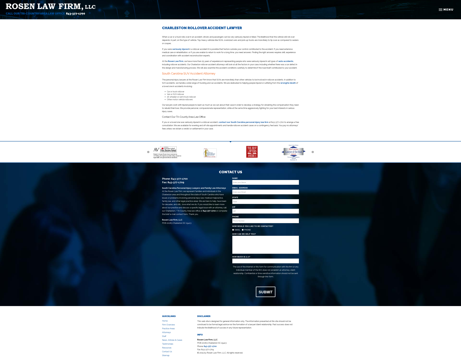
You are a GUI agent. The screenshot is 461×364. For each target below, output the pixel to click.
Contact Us (167, 351)
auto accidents (285, 61)
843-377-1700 (75, 13)
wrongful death (288, 83)
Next (313, 152)
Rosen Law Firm (175, 61)
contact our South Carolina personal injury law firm (243, 122)
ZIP (233, 207)
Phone (235, 216)
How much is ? (241, 257)
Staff (164, 336)
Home (165, 321)
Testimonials (167, 344)
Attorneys (166, 332)
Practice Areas (168, 328)
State (235, 197)
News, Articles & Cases (172, 340)
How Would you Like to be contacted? (252, 226)
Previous (148, 152)
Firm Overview (168, 325)
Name (235, 178)
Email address (240, 188)
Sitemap (166, 355)
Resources (166, 348)
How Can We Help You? (244, 234)
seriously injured (180, 49)
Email (237, 230)
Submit (266, 291)
